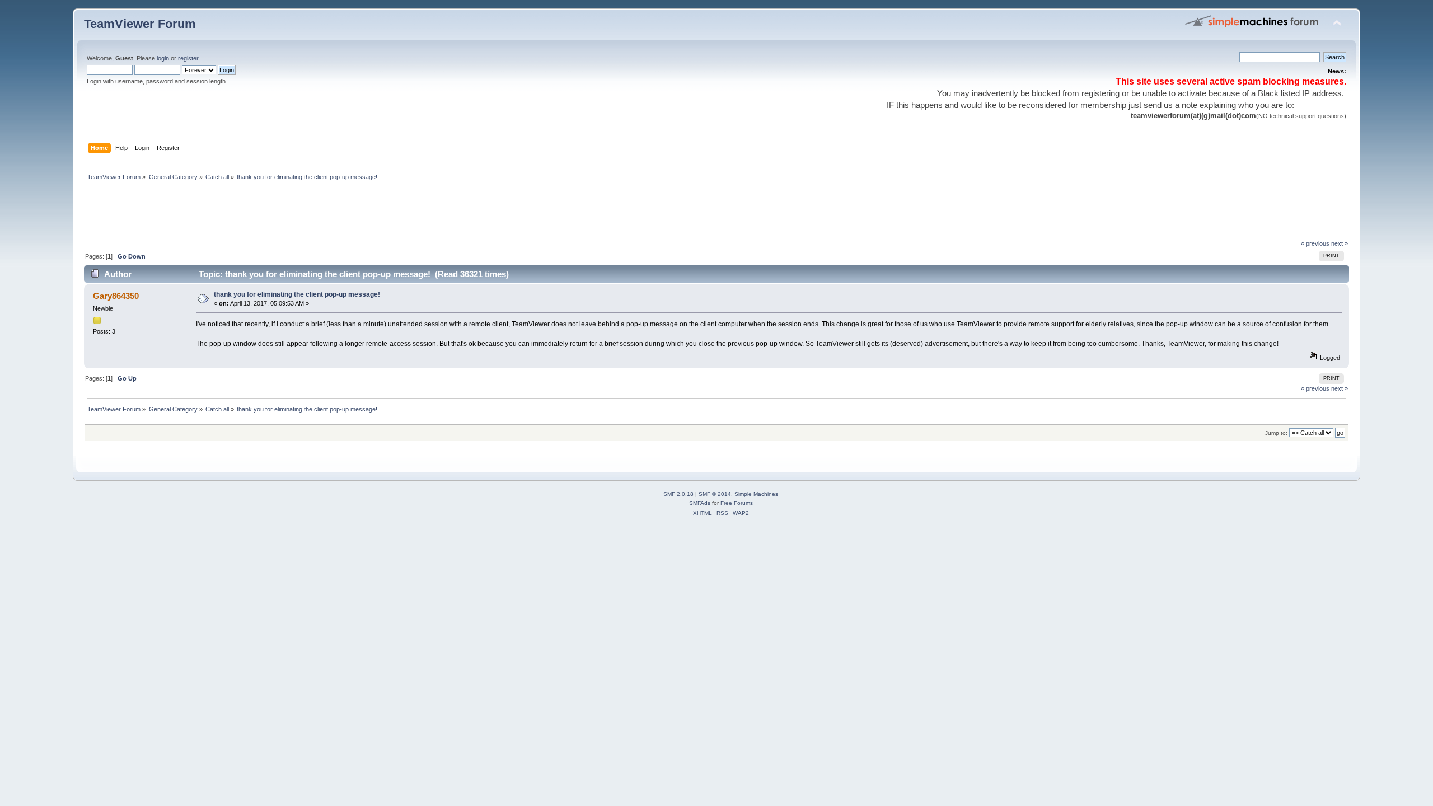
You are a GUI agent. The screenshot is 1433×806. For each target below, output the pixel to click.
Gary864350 (116, 296)
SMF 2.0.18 (678, 494)
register (188, 58)
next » (1339, 243)
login (163, 58)
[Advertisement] (287, 213)
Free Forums (736, 503)
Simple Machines (756, 494)
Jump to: (1276, 433)
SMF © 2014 (715, 494)
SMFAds (699, 503)
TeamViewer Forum (140, 24)
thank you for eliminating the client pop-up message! (297, 294)
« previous (1315, 243)
